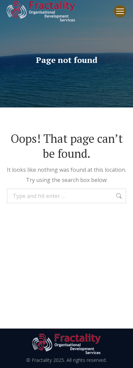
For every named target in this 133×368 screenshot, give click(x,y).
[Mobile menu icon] (120, 11)
